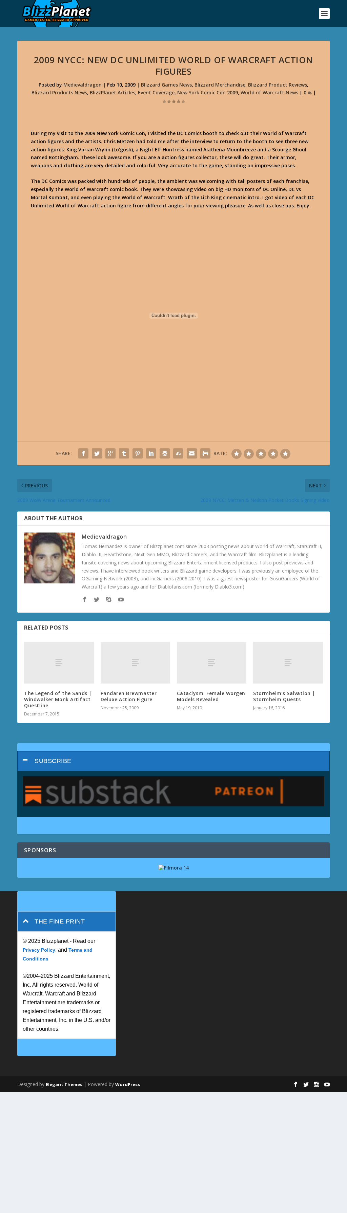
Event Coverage (156, 92)
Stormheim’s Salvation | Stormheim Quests (284, 696)
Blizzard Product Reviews (277, 84)
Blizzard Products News (59, 92)
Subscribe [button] (53, 761)
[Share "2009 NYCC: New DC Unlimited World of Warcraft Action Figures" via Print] (205, 453)
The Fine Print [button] (60, 921)
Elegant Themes (64, 1084)
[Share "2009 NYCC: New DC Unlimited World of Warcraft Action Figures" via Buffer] (164, 453)
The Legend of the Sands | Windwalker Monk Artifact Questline (58, 699)
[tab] (173, 761)
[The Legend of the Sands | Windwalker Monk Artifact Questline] (59, 663)
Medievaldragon (82, 84)
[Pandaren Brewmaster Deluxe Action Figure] (135, 663)
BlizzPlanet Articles (112, 92)
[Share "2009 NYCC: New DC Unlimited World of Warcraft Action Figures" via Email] (192, 453)
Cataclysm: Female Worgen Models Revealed (211, 696)
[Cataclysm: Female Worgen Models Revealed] (211, 663)
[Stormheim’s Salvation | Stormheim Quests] (288, 663)
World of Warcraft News (269, 92)
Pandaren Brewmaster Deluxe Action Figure (129, 696)
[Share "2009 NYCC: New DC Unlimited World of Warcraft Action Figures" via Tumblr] (124, 453)
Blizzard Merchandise (220, 84)
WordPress (127, 1084)
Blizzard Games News (166, 84)
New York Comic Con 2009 (207, 92)
